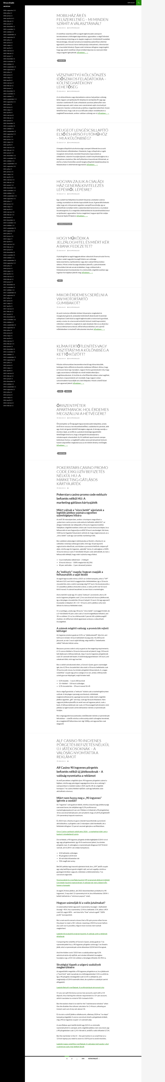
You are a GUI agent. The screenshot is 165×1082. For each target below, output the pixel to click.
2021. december (8, 155)
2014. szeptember (8, 387)
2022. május (7, 142)
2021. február (7, 182)
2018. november (8, 255)
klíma (60, 391)
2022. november (8, 126)
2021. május (7, 174)
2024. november (8, 61)
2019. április (7, 241)
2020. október (7, 193)
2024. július (6, 72)
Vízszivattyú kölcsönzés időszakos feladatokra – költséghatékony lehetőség (81, 80)
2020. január (7, 217)
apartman (61, 453)
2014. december (8, 381)
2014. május (7, 397)
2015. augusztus (8, 360)
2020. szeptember (8, 196)
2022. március (7, 147)
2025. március (7, 51)
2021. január (7, 185)
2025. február (7, 53)
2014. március (7, 403)
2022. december (8, 123)
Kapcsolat (131, 2)
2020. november (8, 190)
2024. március (7, 83)
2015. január (7, 379)
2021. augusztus (8, 166)
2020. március (7, 212)
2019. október (7, 225)
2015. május (7, 368)
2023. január (7, 120)
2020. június (7, 204)
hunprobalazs (74, 28)
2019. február (7, 247)
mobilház (61, 60)
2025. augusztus (8, 37)
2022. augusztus (8, 134)
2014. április (7, 400)
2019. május (7, 239)
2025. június (7, 42)
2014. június (7, 395)
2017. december (8, 284)
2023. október (7, 96)
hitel (60, 280)
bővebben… (82, 52)
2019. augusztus (8, 231)
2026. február (7, 21)
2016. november (8, 319)
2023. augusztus (8, 102)
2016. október (7, 322)
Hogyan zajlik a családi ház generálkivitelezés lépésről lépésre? (80, 185)
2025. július (6, 40)
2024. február (7, 85)
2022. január (7, 153)
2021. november (8, 158)
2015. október (7, 354)
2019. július (6, 233)
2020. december (8, 188)
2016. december (8, 317)
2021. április (7, 177)
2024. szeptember (8, 67)
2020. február (7, 215)
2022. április (7, 145)
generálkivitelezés (64, 224)
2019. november (8, 223)
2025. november (8, 29)
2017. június (7, 301)
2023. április (7, 112)
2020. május (7, 206)
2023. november (8, 94)
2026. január (7, 24)
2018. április (7, 274)
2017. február (7, 311)
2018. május (7, 271)
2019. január (7, 249)
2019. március (7, 244)
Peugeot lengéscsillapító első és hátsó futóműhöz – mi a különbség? (82, 134)
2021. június (7, 172)
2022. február (7, 150)
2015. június (7, 365)
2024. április (7, 80)
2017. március (7, 309)
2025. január (7, 56)
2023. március (7, 115)
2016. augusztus (8, 327)
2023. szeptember (8, 99)
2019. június (7, 236)
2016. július (6, 330)
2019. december (8, 220)
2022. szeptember (8, 131)
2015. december (8, 349)
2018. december (8, 252)
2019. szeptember (8, 228)
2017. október (7, 290)
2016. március (7, 341)
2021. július (6, 169)
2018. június (7, 268)
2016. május (7, 336)
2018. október (7, 258)
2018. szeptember (8, 260)
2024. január (7, 88)
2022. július (6, 137)
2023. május (7, 110)
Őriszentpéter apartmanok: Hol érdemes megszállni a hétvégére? (83, 409)
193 (83, 1058)
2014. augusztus (8, 389)
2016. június (7, 333)
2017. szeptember (8, 292)
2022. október (7, 128)
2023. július (6, 104)
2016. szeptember (8, 325)
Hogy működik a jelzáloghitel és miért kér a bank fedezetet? (83, 242)
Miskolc (68, 391)
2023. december (8, 91)
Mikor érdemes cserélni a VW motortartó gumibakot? (82, 298)
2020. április (7, 209)
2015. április (7, 370)
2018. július (6, 266)
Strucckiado (8, 2)
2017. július (6, 298)
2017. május (7, 303)
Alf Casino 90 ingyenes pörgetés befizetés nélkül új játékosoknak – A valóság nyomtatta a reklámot (83, 748)
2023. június (7, 107)
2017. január (7, 314)
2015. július (6, 362)
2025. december (8, 26)
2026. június (7, 16)
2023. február (7, 118)
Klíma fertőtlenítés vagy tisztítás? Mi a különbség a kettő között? (83, 350)
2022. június (7, 139)
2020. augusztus (8, 198)
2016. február (7, 344)
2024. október (7, 64)
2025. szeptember (8, 34)
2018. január (7, 282)
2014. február (7, 405)
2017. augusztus (8, 295)
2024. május (7, 77)
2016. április (7, 338)
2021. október (7, 161)
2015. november (8, 352)
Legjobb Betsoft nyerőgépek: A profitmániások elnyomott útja (80, 987)
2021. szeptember (8, 163)
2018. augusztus (8, 263)
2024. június (7, 75)
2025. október (7, 32)
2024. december (8, 59)
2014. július (6, 392)
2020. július (6, 201)
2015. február (7, 376)
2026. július (6, 13)
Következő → (94, 1058)
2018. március (7, 276)
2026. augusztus (8, 10)
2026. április (7, 18)
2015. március (7, 373)
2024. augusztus (8, 69)
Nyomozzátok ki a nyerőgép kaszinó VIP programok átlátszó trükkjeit (83, 880)
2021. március (7, 180)
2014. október (7, 384)
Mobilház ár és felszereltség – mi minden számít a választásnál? (82, 19)
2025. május (7, 45)
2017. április (7, 306)
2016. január (7, 346)
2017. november (8, 287)
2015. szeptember (8, 357)
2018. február (7, 279)
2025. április (7, 48)
